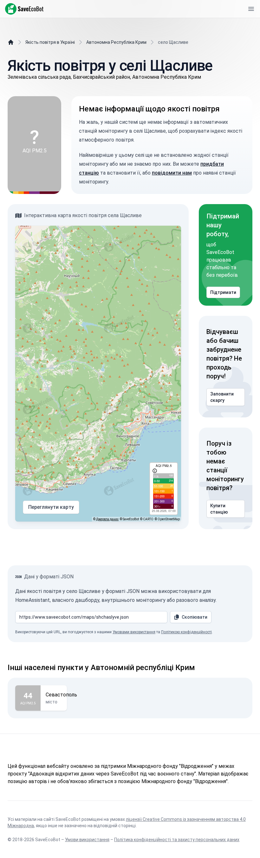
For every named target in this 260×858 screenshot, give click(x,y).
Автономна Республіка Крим (116, 42)
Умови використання (87, 839)
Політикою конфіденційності (186, 632)
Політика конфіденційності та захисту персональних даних (176, 839)
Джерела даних (107, 519)
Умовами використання (134, 632)
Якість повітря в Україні (50, 42)
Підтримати (223, 292)
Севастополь (61, 695)
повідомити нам (172, 173)
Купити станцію (219, 509)
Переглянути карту (51, 507)
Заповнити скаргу (222, 397)
